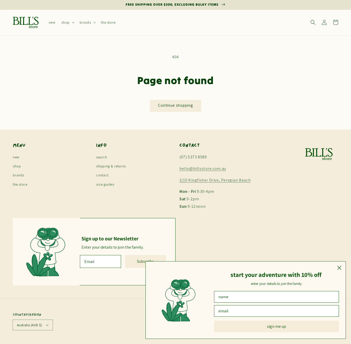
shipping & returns (111, 166)
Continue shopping (175, 105)
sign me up (276, 326)
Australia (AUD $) (29, 325)
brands (18, 175)
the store (20, 184)
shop (17, 166)
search (101, 157)
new (16, 157)
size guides (105, 184)
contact (102, 175)
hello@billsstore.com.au (202, 168)
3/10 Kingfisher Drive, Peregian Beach (215, 180)
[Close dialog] (339, 267)
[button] (67, 22)
